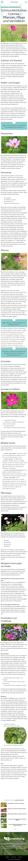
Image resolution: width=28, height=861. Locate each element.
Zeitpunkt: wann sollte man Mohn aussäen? (16, 808)
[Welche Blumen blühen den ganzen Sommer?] (4, 815)
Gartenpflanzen (4, 5)
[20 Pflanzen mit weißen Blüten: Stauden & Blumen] (4, 820)
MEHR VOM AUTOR (19, 800)
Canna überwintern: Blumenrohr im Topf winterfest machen (17, 825)
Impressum (20, 857)
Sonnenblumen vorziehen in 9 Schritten (15, 803)
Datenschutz (13, 857)
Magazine (7, 857)
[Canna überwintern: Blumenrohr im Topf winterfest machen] (4, 826)
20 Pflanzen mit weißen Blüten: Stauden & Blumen (17, 820)
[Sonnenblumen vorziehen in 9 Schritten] (4, 805)
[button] (25, 2)
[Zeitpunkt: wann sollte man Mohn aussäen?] (4, 810)
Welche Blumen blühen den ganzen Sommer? (17, 813)
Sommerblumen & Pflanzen (14, 7)
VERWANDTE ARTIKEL (9, 800)
